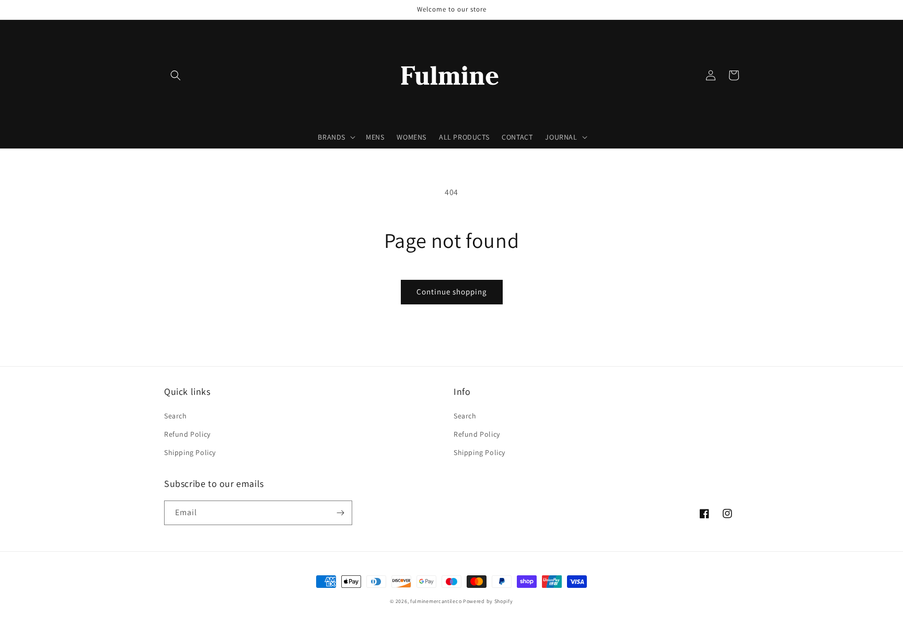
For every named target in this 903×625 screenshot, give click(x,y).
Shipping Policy (190, 452)
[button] (175, 75)
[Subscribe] (340, 513)
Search (175, 416)
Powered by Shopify (488, 601)
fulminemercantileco (435, 601)
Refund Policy (187, 434)
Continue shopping (451, 292)
